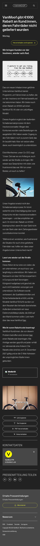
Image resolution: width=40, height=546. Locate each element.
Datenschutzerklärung (10, 531)
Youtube (16, 524)
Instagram (24, 524)
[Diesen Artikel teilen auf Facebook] (20, 479)
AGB (4, 535)
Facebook (10, 524)
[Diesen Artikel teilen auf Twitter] (10, 479)
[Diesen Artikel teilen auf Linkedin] (15, 479)
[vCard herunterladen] (34, 452)
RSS (4, 524)
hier (24, 320)
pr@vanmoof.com (10, 462)
